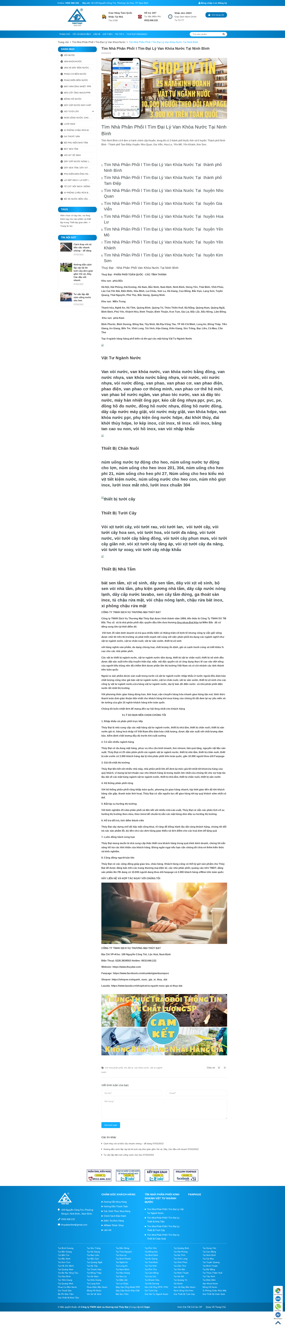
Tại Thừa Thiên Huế (212, 1273)
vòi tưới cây (198, 527)
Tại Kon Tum (64, 1262)
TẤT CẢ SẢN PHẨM (81, 34)
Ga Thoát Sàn (65, 1290)
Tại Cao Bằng (209, 1252)
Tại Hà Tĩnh (179, 1255)
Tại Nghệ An (122, 1262)
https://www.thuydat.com (127, 967)
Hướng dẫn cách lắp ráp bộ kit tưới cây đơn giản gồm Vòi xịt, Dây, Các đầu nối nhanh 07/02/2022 (151, 1149)
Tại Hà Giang (93, 1252)
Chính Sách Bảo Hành (115, 1216)
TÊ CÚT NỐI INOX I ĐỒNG (77, 186)
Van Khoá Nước (210, 1283)
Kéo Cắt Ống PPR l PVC (156, 1287)
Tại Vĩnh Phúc (180, 1262)
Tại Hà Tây (92, 1266)
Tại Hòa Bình (64, 1276)
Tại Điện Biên (209, 1280)
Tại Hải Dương (152, 1283)
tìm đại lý (128, 1067)
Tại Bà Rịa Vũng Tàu (68, 1273)
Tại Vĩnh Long (180, 1258)
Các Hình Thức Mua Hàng (117, 1211)
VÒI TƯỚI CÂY (71, 111)
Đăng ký (222, 3)
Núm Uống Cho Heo (183, 1290)
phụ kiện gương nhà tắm (159, 588)
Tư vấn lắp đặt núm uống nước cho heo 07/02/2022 (129, 1155)
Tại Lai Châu (122, 1283)
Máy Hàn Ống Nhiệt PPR (128, 1287)
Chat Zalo (278, 1302)
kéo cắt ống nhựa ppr (183, 400)
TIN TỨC (119, 34)
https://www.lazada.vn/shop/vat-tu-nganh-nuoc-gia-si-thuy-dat (146, 986)
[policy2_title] (140, 16)
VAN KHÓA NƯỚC (73, 61)
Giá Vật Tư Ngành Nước (156, 1294)
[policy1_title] (104, 16)
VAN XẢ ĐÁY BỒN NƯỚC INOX (79, 67)
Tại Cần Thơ (180, 1266)
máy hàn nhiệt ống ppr (136, 400)
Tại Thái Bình (151, 1262)
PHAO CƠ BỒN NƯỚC (75, 74)
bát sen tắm (112, 583)
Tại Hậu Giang (123, 1273)
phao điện (111, 389)
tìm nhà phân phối (114, 1067)
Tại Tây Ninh (209, 1276)
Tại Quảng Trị (180, 1280)
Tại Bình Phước (123, 1258)
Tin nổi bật (68, 237)
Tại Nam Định (122, 1269)
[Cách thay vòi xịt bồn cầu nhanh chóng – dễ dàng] (66, 247)
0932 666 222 (72, 3)
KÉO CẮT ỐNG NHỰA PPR (77, 92)
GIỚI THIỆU (108, 34)
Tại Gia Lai (121, 1255)
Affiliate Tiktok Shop (114, 1225)
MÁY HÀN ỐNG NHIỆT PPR (77, 86)
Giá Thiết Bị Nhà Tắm (68, 1297)
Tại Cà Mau (208, 1258)
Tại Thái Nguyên (124, 1252)
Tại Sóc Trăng (93, 1248)
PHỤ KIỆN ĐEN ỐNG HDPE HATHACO (79, 174)
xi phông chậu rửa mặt (124, 606)
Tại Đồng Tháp (94, 1273)
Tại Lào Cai (150, 1276)
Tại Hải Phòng (180, 1252)
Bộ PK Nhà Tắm (65, 1294)
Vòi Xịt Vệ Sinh (94, 1294)
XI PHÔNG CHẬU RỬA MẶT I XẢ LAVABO (79, 130)
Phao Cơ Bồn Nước (67, 1287)
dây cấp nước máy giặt (124, 411)
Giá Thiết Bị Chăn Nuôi (214, 1294)
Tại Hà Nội (179, 1276)
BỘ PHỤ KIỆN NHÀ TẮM (76, 142)
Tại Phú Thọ (151, 1269)
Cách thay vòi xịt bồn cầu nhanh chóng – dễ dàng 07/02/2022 (134, 1143)
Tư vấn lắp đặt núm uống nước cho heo (82, 297)
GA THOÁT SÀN (72, 136)
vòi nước (190, 377)
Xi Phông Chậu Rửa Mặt (214, 1290)
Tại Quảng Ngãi (94, 1262)
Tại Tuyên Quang (211, 1262)
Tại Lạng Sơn (93, 1283)
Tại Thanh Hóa (94, 1269)
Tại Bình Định (151, 1255)
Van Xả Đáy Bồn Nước (184, 1287)
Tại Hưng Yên (209, 1248)
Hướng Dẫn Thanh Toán (116, 1206)
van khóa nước (145, 371)
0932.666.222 (151, 20)
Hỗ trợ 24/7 (150, 13)
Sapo (147, 1307)
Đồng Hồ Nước (210, 1287)
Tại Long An (122, 1266)
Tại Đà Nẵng (209, 1269)
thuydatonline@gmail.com (74, 1224)
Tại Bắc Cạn (93, 1258)
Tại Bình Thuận (210, 1266)
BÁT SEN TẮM (71, 149)
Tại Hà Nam (93, 1276)
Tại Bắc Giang (65, 1252)
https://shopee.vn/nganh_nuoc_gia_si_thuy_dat (139, 979)
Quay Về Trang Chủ (216, 1307)
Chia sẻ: (211, 1067)
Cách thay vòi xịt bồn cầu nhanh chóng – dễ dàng (82, 247)
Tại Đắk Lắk (122, 1280)
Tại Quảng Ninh (65, 1283)
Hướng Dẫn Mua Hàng (115, 1202)
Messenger (278, 1318)
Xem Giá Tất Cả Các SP (189, 1307)
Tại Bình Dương (65, 1248)
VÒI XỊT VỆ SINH (72, 155)
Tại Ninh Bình (209, 1255)
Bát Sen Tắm (122, 1294)
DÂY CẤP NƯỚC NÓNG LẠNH (79, 161)
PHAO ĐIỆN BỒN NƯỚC (76, 80)
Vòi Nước (178, 1283)
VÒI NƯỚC (69, 55)
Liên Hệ (107, 1230)
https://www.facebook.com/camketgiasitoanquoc (141, 973)
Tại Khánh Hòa (152, 1280)
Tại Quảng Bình (181, 1248)
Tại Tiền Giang (65, 1280)
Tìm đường (278, 1294)
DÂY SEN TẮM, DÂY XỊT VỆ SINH (79, 167)
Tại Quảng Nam (65, 1269)
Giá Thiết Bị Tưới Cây (184, 1294)
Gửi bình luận (110, 1125)
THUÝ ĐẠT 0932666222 (136, 34)
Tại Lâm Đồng (152, 1273)
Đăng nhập (206, 3)
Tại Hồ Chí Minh (66, 1266)
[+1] (225, 1067)
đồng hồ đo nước (118, 406)
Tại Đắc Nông (122, 1248)
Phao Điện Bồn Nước (97, 1287)
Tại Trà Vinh (151, 1266)
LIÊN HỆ (96, 34)
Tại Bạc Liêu (93, 1255)
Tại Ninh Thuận (181, 1273)
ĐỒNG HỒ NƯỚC (72, 99)
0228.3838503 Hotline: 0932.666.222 (135, 960)
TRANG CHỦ (64, 34)
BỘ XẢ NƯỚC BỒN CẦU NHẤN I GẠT (79, 199)
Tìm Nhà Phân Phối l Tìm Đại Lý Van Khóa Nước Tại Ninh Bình (155, 48)
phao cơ (183, 383)
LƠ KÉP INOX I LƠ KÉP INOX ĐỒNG (79, 180)
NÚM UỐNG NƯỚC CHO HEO (79, 117)
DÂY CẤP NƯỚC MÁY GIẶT (77, 105)
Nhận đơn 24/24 (183, 13)
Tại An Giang (151, 1258)
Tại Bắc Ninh (64, 1258)
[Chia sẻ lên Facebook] (219, 1067)
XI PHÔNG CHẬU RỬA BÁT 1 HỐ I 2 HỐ (79, 192)
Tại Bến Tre (63, 1255)
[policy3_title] (170, 16)
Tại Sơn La (121, 1276)
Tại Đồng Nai (151, 1252)
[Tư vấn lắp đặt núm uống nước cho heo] (66, 296)
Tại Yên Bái (179, 1269)
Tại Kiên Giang (94, 1280)
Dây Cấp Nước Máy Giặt (128, 1290)
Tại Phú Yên (151, 1248)
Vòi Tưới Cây (151, 1290)
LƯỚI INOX (69, 124)
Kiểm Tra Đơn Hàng (114, 1220)
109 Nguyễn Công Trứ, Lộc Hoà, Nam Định (146, 954)
